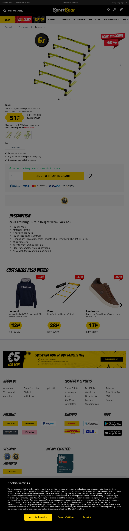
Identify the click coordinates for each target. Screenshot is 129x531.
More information (76, 509)
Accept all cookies (38, 517)
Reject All (87, 517)
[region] (64, 504)
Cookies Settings (66, 517)
